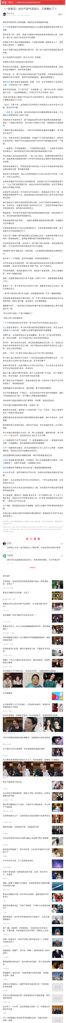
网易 (4, 2)
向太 (11, 330)
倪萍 (5, 447)
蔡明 (5, 467)
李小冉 (6, 27)
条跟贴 (32, 567)
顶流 (9, 82)
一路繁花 (9, 112)
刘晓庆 (6, 460)
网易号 (10, 2)
